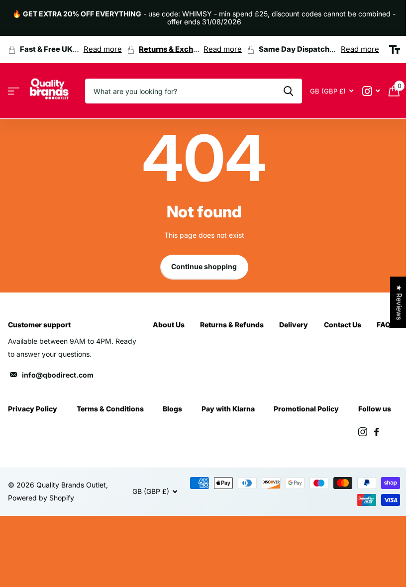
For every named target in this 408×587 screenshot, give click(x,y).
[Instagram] (362, 431)
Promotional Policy (306, 408)
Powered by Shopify (41, 497)
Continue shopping (204, 266)
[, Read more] (371, 91)
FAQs (386, 324)
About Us (169, 324)
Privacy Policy (32, 408)
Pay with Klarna (228, 408)
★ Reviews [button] (399, 302)
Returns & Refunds (232, 324)
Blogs (172, 408)
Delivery (293, 324)
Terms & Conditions (110, 408)
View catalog (13, 91)
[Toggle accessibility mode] (394, 49)
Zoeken (288, 91)
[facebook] (376, 432)
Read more (103, 49)
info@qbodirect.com (58, 375)
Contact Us (342, 324)
